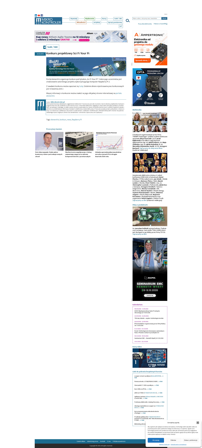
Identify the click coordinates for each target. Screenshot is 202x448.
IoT (121, 26)
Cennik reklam (81, 441)
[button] (198, 423)
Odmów (173, 440)
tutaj (81, 86)
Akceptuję (155, 440)
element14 (55, 119)
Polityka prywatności (119, 441)
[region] (150, 324)
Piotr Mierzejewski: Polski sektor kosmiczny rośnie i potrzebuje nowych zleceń (48, 154)
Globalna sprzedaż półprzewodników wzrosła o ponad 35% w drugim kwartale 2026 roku (108, 154)
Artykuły (97, 22)
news (69, 119)
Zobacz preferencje (190, 440)
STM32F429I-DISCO (150, 393)
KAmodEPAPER (155, 376)
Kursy (104, 18)
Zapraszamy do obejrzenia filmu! (151, 148)
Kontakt (102, 441)
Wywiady (73, 18)
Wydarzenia (89, 18)
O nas (109, 441)
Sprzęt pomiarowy (115, 22)
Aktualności (81, 22)
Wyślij (164, 18)
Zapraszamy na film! (140, 200)
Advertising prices (92, 441)
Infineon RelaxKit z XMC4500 (154, 396)
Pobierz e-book (160, 24)
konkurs (63, 119)
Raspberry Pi (77, 119)
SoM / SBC (118, 18)
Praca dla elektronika (145, 24)
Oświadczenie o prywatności (178, 444)
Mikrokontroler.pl (58, 102)
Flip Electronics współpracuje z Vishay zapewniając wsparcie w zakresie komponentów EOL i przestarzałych (78, 154)
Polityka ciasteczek (164, 444)
